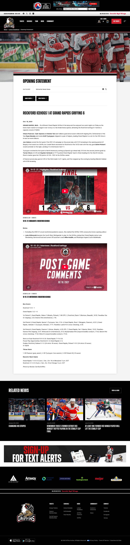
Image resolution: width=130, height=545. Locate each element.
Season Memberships (53, 512)
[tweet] (106, 89)
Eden (120, 540)
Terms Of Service (104, 540)
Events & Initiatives (93, 508)
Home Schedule (68, 508)
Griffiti (79, 518)
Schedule (29, 21)
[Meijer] (99, 478)
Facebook (106, 511)
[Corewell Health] (48, 479)
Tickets (22, 21)
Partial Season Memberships (53, 517)
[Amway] (30, 479)
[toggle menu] (125, 21)
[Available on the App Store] (15, 540)
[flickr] (33, 13)
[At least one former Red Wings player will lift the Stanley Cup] (103, 409)
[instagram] (30, 13)
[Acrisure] (13, 478)
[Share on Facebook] (103, 89)
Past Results (67, 514)
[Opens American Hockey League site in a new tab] (42, 6)
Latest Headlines (14, 29)
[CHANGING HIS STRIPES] (27, 409)
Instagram (106, 514)
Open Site (92, 9)
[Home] (9, 22)
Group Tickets (53, 508)
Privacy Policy (94, 540)
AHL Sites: (59, 9)
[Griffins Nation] (65, 453)
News (42, 21)
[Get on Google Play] (28, 540)
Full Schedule (67, 511)
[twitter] (27, 13)
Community (50, 21)
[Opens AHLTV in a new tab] (76, 4)
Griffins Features (79, 513)
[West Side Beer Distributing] (116, 478)
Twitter (106, 508)
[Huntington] (82, 479)
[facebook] (23, 13)
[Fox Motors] (65, 478)
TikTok (106, 518)
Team (36, 21)
